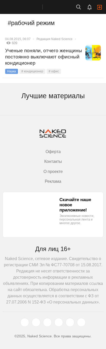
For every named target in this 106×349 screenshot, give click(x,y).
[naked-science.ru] (81, 322)
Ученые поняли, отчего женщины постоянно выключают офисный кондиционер (43, 57)
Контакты (53, 161)
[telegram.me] (70, 322)
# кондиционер (32, 71)
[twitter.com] (24, 322)
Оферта (53, 151)
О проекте (53, 171)
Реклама (53, 181)
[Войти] (99, 7)
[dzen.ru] (58, 322)
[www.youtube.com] (47, 322)
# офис (54, 71)
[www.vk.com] (36, 322)
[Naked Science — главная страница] (26, 7)
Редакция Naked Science (55, 39)
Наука (11, 71)
